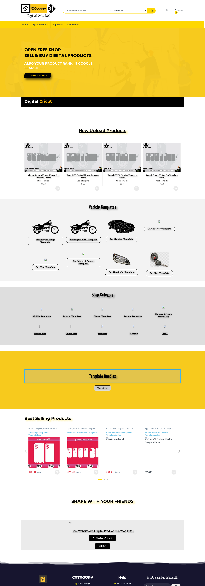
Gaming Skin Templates (115, 428)
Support (57, 24)
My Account (73, 24)
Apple (69, 428)
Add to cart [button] (57, 188)
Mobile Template (35, 428)
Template (91, 428)
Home (25, 24)
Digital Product (39, 24)
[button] (100, 479)
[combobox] (85, 10)
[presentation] (179, 451)
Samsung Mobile (50, 428)
